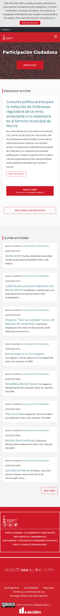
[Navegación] (55, 36)
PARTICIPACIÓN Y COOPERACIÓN (17, 540)
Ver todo (49, 490)
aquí (52, 18)
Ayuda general (11, 587)
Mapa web (48, 587)
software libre (42, 605)
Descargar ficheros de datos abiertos (29, 595)
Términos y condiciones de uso (29, 591)
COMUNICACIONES (39, 544)
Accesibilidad (31, 587)
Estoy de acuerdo (30, 22)
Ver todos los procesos (30, 210)
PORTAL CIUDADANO (14, 532)
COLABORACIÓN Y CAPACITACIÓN (39, 532)
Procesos (30, 65)
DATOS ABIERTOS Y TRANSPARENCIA (29, 536)
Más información (17, 173)
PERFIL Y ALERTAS (21, 544)
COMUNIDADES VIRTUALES (44, 540)
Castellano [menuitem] (5, 29)
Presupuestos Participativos (36, 246)
